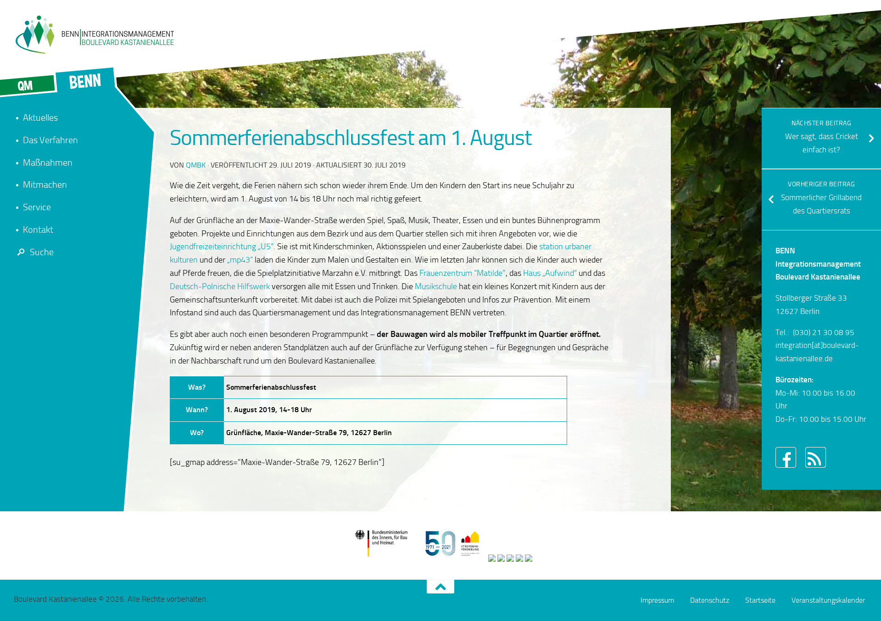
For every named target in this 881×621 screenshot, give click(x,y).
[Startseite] (94, 34)
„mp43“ (240, 260)
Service (37, 207)
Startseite (760, 600)
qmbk (196, 165)
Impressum (657, 600)
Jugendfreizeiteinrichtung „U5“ (221, 246)
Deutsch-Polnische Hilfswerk (220, 286)
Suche (42, 251)
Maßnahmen (47, 162)
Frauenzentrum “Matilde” (462, 273)
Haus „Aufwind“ (550, 273)
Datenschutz (709, 600)
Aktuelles (40, 117)
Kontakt (38, 229)
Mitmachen (45, 184)
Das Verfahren (50, 139)
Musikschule (436, 286)
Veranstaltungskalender (828, 600)
